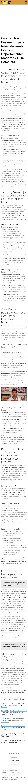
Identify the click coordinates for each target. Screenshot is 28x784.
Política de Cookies (14, 760)
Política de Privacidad (14, 753)
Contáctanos (14, 764)
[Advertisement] (14, 19)
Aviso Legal (14, 757)
